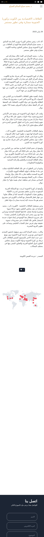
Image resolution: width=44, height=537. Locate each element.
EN (2, 2)
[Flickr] (38, 2)
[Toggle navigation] (41, 6)
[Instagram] (36, 2)
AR (6, 2)
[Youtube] (41, 2)
